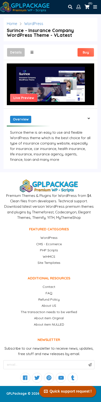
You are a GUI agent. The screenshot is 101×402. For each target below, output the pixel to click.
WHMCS (49, 256)
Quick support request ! (71, 391)
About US (49, 305)
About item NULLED (49, 324)
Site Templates (49, 263)
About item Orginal (49, 318)
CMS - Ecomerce (49, 244)
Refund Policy (49, 299)
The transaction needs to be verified (49, 312)
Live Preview (23, 98)
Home (12, 23)
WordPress (33, 23)
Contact (49, 287)
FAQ (49, 293)
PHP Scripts (49, 250)
